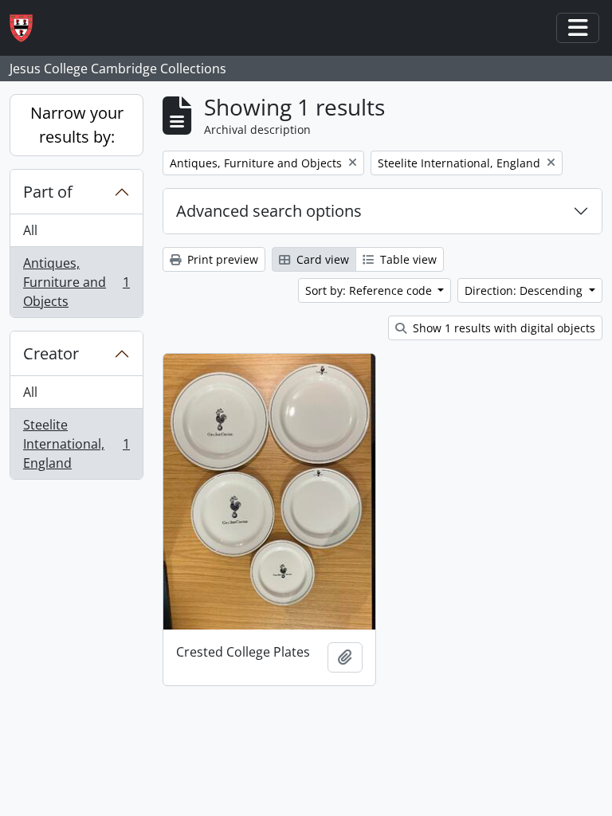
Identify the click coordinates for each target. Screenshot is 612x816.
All (30, 230)
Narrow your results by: (77, 124)
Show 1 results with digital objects (502, 327)
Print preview (221, 259)
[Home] (27, 28)
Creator (51, 353)
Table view (407, 259)
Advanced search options (269, 211)
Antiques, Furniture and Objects (76, 282)
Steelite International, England (76, 444)
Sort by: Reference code (370, 290)
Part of (48, 191)
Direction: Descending (525, 290)
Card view (321, 259)
